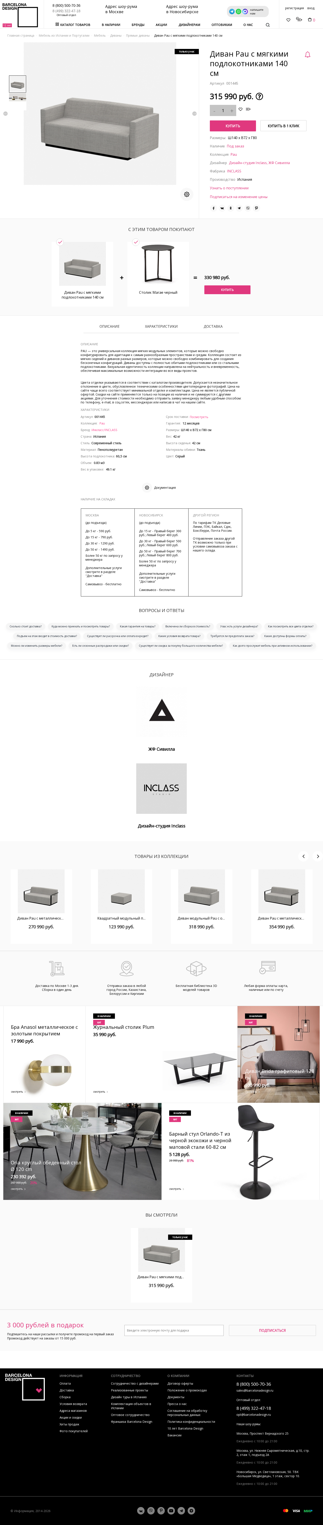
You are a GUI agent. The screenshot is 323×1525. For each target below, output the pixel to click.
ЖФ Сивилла (279, 162)
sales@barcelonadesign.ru (254, 1390)
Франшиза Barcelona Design (131, 1421)
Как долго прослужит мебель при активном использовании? (272, 646)
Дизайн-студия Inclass (248, 162)
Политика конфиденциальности (191, 1421)
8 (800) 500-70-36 (66, 5)
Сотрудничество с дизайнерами (135, 1383)
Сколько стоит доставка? (26, 626)
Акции (161, 25)
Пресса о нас (177, 1404)
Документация (165, 487)
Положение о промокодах (187, 1390)
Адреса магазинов (73, 1411)
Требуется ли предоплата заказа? (232, 636)
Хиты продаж (69, 1424)
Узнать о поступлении (229, 188)
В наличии (111, 25)
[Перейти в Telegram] (181, 1510)
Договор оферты (180, 1383)
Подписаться (272, 1330)
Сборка (65, 1397)
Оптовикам (222, 25)
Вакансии (174, 1435)
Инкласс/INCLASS (104, 430)
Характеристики (161, 326)
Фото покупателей (74, 1431)
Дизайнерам (189, 25)
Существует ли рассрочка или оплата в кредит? (117, 636)
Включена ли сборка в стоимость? (187, 626)
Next (194, 113)
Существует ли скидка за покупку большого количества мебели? (181, 646)
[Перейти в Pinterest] (161, 1510)
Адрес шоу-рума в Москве (121, 9)
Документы (175, 1397)
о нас (248, 25)
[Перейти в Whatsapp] (151, 1510)
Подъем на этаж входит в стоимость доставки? (47, 636)
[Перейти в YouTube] (171, 1510)
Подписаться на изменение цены (238, 197)
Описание (110, 326)
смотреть (17, 1092)
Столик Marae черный (158, 292)
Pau (233, 154)
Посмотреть (199, 417)
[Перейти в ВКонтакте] (141, 1510)
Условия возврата (73, 1404)
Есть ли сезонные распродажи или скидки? (100, 646)
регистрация (294, 8)
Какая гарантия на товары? (137, 626)
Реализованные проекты (129, 1390)
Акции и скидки (71, 1417)
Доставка (213, 326)
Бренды (138, 25)
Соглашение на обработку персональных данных (187, 1413)
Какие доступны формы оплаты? (285, 636)
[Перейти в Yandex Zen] (191, 1510)
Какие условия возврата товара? (179, 636)
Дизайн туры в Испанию (129, 1397)
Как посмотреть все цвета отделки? (290, 626)
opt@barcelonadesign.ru (253, 1414)
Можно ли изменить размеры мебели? (36, 646)
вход (310, 8)
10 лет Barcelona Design (185, 1428)
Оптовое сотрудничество (130, 1415)
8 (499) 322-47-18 (66, 11)
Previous (5, 113)
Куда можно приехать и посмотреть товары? (81, 626)
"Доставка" (93, 576)
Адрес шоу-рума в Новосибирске (182, 9)
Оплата (65, 1383)
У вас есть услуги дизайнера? (239, 626)
